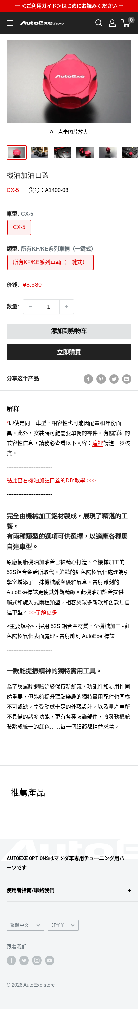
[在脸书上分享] (88, 379)
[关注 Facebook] (11, 960)
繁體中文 (19, 925)
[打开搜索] (99, 23)
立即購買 (69, 352)
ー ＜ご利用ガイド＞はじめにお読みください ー (69, 6)
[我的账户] (112, 23)
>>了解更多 (43, 612)
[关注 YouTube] (49, 960)
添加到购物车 (69, 331)
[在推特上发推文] (114, 379)
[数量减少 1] (30, 307)
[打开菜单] (10, 23)
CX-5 (13, 190)
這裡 (97, 443)
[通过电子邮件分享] (126, 379)
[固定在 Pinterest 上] (101, 379)
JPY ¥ (57, 925)
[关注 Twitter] (24, 960)
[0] (126, 23)
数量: (13, 306)
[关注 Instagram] (37, 960)
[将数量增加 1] (67, 307)
